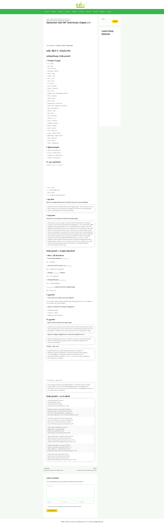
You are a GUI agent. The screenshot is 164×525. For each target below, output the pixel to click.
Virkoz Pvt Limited (88, 521)
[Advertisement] (70, 35)
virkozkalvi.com (73, 521)
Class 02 (53, 11)
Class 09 (102, 11)
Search (103, 18)
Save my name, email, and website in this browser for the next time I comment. (64, 506)
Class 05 (74, 11)
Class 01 (47, 11)
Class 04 (67, 11)
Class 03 (60, 11)
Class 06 (81, 11)
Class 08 (95, 11)
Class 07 (88, 11)
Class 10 (109, 11)
